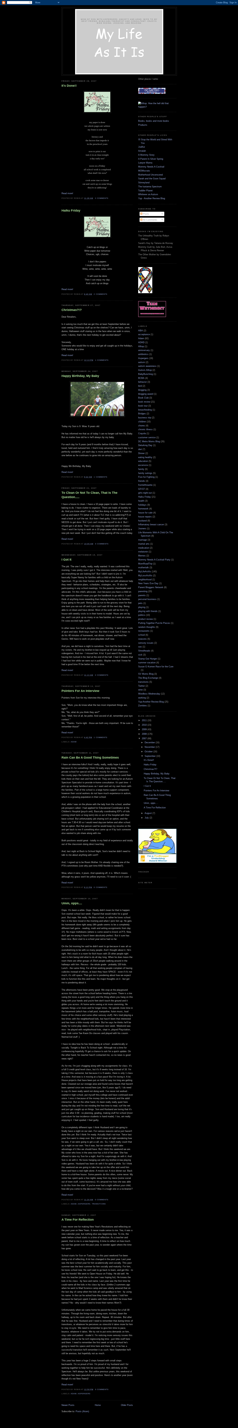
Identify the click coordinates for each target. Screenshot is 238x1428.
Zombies (142, 705)
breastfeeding (145, 409)
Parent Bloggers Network (150, 587)
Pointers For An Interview (80, 691)
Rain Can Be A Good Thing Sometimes (90, 757)
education (143, 461)
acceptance (144, 334)
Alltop (141, 346)
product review (145, 619)
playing (141, 607)
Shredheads (144, 650)
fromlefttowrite (145, 485)
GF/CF (141, 489)
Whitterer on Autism (148, 194)
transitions (99, 1204)
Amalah (142, 151)
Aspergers (84, 1204)
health (141, 501)
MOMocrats (144, 170)
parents (142, 595)
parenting (142, 591)
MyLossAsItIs (145, 575)
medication (143, 548)
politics (141, 615)
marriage (142, 540)
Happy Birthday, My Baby (80, 376)
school (141, 635)
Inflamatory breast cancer (151, 524)
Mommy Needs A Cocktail (151, 166)
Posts (145, 214)
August (148, 813)
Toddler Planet (145, 190)
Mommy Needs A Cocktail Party (154, 559)
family (141, 469)
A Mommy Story (146, 155)
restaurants (143, 631)
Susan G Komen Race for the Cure (155, 666)
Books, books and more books (153, 121)
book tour (143, 405)
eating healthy (145, 457)
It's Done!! (69, 85)
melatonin (143, 551)
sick (140, 654)
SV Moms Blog (145, 674)
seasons (142, 639)
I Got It (66, 559)
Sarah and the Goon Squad (152, 178)
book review (144, 401)
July (147, 817)
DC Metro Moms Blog (149, 441)
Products (142, 125)
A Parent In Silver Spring (150, 159)
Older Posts (127, 1405)
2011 (144, 720)
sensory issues (145, 643)
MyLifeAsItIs (144, 571)
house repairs (145, 516)
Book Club (143, 397)
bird (140, 386)
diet (140, 449)
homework (143, 508)
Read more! (67, 193)
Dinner (141, 453)
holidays (142, 505)
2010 (144, 725)
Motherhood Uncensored (150, 174)
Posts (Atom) (82, 1411)
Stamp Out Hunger (147, 658)
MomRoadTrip (145, 563)
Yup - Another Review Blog (151, 198)
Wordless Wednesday (149, 693)
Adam (73, 742)
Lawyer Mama (145, 162)
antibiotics (143, 354)
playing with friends (148, 611)
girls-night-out (145, 492)
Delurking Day (145, 445)
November (150, 747)
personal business (147, 599)
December (150, 742)
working (142, 697)
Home (98, 1405)
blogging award (145, 394)
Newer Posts (68, 1405)
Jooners (142, 528)
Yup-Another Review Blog (151, 701)
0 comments (102, 544)
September (150, 756)
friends (141, 481)
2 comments (101, 198)
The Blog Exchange (148, 678)
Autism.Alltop (145, 370)
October (149, 751)
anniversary (144, 350)
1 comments (102, 360)
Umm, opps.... (72, 903)
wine (140, 689)
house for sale (145, 512)
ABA (140, 330)
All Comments (149, 220)
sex (140, 646)
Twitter (141, 686)
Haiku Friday (71, 210)
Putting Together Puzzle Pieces (154, 623)
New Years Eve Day (148, 583)
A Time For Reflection (78, 1219)
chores (141, 425)
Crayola (142, 433)
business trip (144, 417)
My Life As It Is (119, 14)
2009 (144, 729)
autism (141, 362)
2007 (144, 738)
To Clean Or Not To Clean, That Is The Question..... (89, 495)
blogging (142, 390)
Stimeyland (143, 182)
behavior (142, 382)
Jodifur (141, 147)
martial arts (143, 544)
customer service (147, 437)
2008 (144, 734)
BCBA (141, 378)
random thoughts (146, 627)
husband (142, 520)
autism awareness (147, 366)
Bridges (142, 413)
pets (140, 603)
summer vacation (147, 662)
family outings (145, 473)
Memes (142, 555)
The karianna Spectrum (150, 186)
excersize (143, 465)
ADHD (141, 342)
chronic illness (145, 429)
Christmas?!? (72, 310)
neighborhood (145, 579)
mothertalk (143, 567)
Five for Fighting (146, 477)
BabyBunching (145, 374)
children (142, 421)
